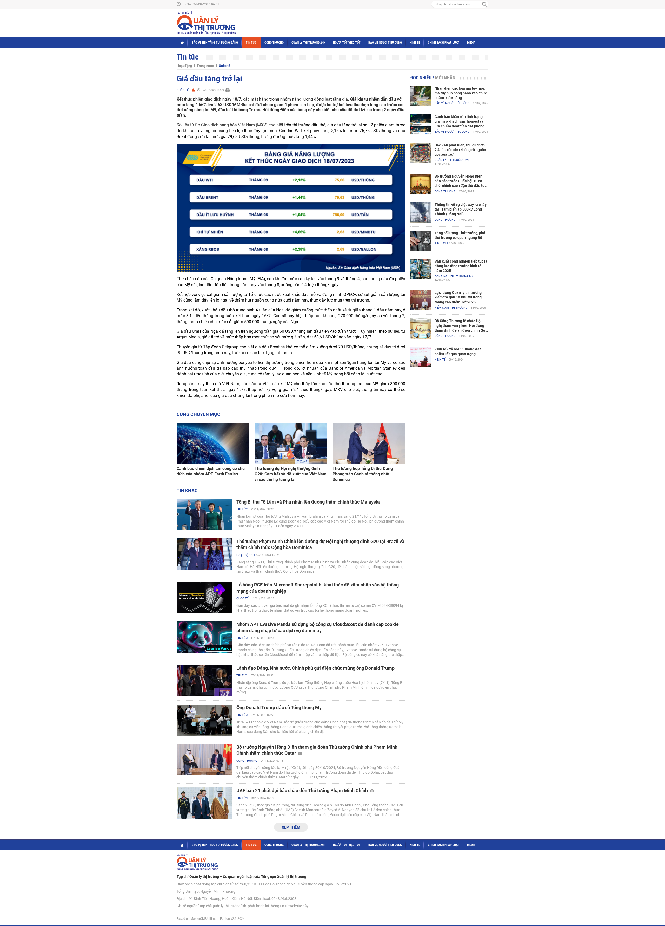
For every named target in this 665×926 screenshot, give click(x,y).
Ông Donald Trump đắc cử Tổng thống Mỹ (279, 707)
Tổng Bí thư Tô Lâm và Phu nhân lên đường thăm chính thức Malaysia (308, 502)
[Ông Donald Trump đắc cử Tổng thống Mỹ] (204, 720)
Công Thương (274, 42)
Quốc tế (224, 66)
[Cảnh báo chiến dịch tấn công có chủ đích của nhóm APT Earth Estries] (213, 443)
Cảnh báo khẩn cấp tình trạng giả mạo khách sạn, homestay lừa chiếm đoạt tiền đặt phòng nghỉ (459, 122)
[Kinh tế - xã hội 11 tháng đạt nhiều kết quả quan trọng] (420, 357)
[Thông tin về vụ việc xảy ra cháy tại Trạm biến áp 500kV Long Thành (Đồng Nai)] (420, 212)
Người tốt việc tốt (347, 42)
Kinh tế (415, 42)
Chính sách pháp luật (443, 42)
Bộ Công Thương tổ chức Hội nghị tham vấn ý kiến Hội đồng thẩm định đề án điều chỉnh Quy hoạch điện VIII (461, 326)
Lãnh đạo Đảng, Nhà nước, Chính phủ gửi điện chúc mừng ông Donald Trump (315, 668)
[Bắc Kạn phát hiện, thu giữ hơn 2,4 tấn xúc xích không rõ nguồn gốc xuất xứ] (420, 153)
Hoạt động (184, 66)
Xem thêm (291, 827)
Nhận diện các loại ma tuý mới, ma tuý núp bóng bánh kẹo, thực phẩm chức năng (461, 93)
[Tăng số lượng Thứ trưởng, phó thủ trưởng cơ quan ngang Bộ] (420, 241)
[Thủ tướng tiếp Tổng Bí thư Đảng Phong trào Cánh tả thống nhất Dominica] (368, 443)
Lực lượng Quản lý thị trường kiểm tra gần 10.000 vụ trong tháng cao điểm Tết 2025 (458, 297)
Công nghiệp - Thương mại (454, 276)
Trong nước (205, 66)
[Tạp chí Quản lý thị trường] (206, 23)
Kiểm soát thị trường (451, 307)
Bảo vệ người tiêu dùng (385, 42)
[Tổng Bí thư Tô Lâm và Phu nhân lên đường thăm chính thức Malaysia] (204, 514)
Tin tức (251, 42)
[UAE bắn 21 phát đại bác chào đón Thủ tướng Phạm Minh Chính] (204, 803)
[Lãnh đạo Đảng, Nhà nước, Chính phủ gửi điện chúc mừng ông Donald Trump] (204, 680)
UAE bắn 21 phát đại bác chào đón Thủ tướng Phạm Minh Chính (302, 790)
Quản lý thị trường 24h (308, 42)
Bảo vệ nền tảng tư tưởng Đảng (215, 42)
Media (471, 42)
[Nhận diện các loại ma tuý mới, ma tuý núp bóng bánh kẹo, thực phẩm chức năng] (420, 96)
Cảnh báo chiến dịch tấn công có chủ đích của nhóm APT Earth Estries (211, 471)
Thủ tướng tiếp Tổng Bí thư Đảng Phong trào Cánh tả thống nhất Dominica (362, 474)
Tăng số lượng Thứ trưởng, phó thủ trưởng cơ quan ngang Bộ (460, 235)
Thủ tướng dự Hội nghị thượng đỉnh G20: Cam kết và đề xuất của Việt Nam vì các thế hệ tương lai (291, 474)
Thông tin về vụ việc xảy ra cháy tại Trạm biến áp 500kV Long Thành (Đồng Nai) (461, 209)
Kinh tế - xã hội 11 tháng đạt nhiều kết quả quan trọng (458, 351)
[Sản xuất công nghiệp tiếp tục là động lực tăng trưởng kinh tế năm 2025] (420, 269)
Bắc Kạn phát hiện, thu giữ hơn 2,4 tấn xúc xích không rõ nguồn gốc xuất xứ (460, 149)
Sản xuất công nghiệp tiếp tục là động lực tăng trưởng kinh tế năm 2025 (461, 266)
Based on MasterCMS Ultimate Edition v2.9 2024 (211, 919)
